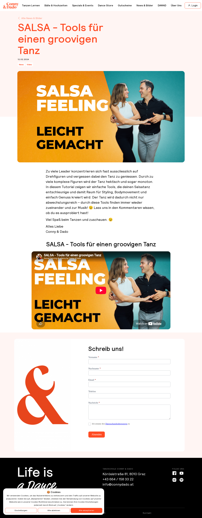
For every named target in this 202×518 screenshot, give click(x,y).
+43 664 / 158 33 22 (118, 479)
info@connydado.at (118, 484)
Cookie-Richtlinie (39, 502)
